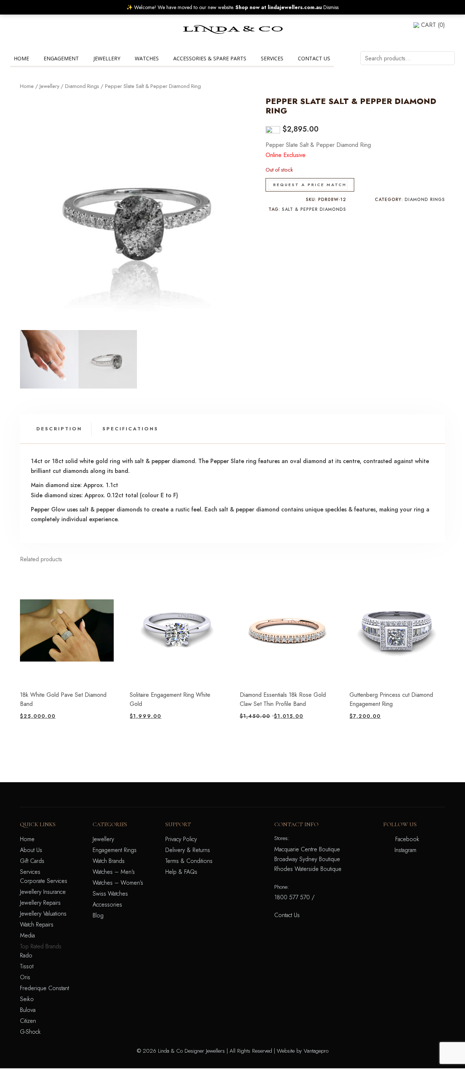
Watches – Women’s (118, 883)
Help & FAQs (181, 872)
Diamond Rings (82, 86)
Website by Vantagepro (302, 1051)
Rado (26, 955)
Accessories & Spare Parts (209, 58)
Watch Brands (109, 861)
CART (433, 25)
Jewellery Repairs (40, 903)
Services (272, 58)
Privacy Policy (181, 839)
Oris (25, 977)
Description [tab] (59, 428)
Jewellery (106, 58)
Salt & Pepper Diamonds (314, 209)
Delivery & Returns (187, 850)
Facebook (407, 839)
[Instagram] (22, 34)
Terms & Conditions (189, 861)
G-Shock (30, 1032)
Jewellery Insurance (43, 892)
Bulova (28, 1010)
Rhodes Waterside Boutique (307, 869)
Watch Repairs (36, 924)
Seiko (27, 999)
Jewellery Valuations (43, 913)
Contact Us (314, 58)
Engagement (61, 58)
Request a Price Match (310, 185)
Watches (147, 58)
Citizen (28, 1021)
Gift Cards (32, 861)
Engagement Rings (115, 850)
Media (27, 935)
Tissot (26, 966)
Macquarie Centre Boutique (307, 849)
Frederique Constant (44, 988)
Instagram (405, 850)
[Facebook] (22, 25)
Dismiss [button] (331, 7)
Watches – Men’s (114, 872)
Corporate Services (43, 881)
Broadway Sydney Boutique (307, 859)
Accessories (107, 904)
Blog (98, 915)
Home (21, 58)
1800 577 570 (292, 897)
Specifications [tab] (130, 428)
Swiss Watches (110, 893)
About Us (31, 850)
